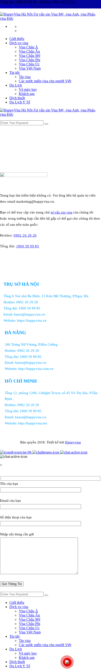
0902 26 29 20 (25, 235)
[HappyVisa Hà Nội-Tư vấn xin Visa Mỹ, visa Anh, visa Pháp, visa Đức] (50, 18)
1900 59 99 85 (27, 246)
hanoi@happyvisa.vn (15, 6)
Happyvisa (73, 442)
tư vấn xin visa (61, 212)
